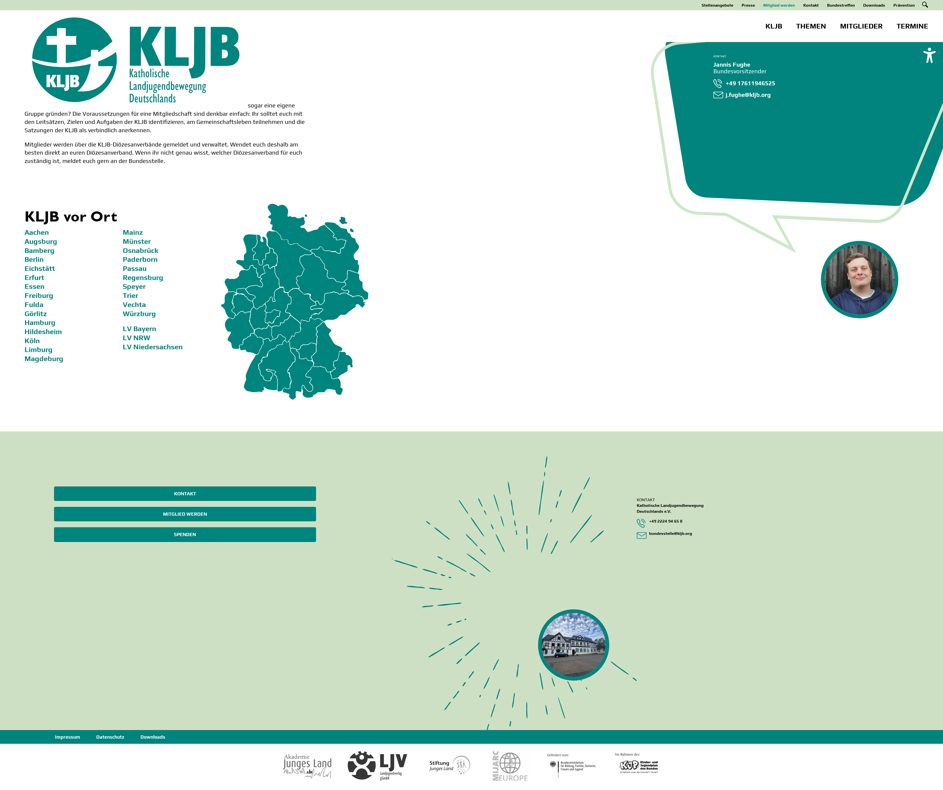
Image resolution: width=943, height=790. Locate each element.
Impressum (67, 737)
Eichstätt (40, 268)
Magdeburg (44, 359)
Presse (748, 5)
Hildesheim (43, 332)
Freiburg (39, 295)
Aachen (37, 232)
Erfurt (34, 277)
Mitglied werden (779, 5)
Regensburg (143, 277)
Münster (137, 241)
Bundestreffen (841, 5)
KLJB (773, 26)
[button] (929, 55)
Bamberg (40, 250)
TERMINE (912, 26)
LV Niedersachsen (153, 347)
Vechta (134, 304)
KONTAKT (185, 493)
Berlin (34, 259)
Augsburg (41, 241)
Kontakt (811, 5)
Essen (34, 286)
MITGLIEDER (861, 26)
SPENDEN (185, 534)
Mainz (133, 232)
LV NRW (136, 338)
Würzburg (139, 314)
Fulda (34, 304)
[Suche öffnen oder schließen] (925, 5)
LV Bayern (139, 329)
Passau (135, 268)
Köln (32, 341)
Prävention (904, 5)
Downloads (874, 5)
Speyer (134, 286)
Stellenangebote (717, 5)
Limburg (39, 349)
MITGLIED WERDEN (185, 514)
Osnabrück (140, 250)
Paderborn (140, 259)
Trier (130, 295)
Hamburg (40, 322)
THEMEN (811, 26)
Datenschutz (110, 737)
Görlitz (36, 314)
